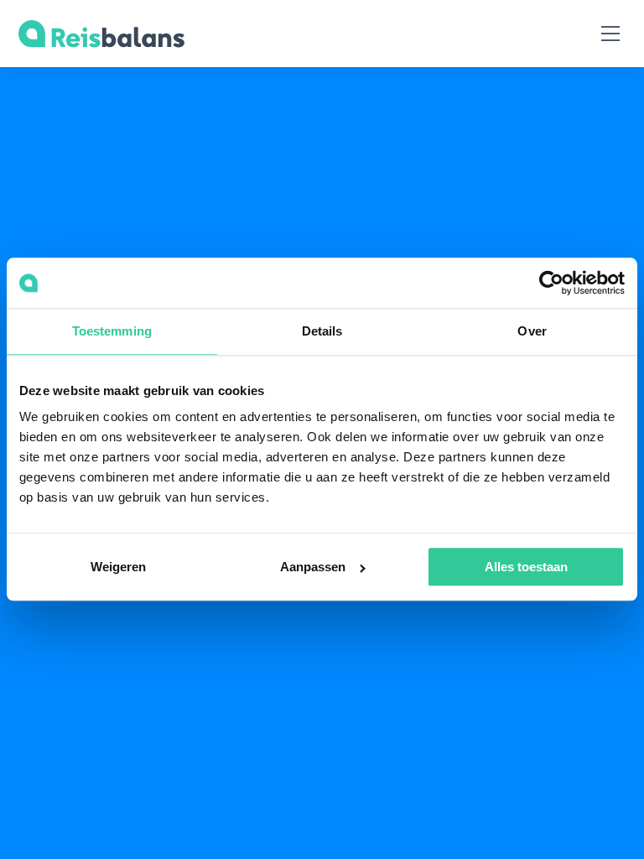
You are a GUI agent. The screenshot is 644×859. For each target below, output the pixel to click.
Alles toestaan (526, 567)
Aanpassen (312, 567)
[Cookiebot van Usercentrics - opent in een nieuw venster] (551, 282)
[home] (101, 34)
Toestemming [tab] (112, 331)
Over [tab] (531, 331)
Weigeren (118, 567)
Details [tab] (322, 331)
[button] (610, 34)
